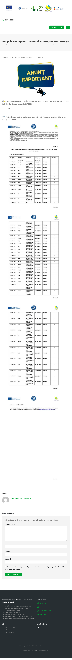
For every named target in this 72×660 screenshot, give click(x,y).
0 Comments (39, 57)
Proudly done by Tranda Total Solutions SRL (36, 651)
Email (7, 551)
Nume (8, 544)
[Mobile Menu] (68, 27)
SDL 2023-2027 (56, 27)
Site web (8, 559)
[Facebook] (38, 627)
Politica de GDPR (10, 628)
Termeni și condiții (10, 632)
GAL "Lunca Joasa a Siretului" (24, 57)
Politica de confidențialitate (13, 630)
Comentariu (10, 524)
